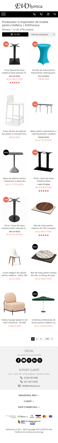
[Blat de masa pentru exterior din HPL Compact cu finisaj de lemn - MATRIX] (43, 209)
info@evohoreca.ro (30, 385)
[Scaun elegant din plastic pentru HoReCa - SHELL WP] (14, 257)
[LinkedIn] (34, 360)
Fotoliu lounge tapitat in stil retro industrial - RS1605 (14, 321)
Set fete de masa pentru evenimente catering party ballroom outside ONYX (43, 71)
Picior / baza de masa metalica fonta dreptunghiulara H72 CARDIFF (44, 179)
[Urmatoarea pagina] (52, 339)
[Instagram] (39, 360)
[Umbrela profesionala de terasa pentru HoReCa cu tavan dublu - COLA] (43, 304)
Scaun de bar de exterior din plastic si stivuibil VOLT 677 (14, 132)
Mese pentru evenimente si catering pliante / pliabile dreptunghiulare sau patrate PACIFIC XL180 (43, 132)
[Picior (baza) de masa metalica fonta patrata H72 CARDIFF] (14, 54)
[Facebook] (18, 360)
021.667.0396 (30, 381)
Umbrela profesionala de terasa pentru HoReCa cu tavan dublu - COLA (43, 321)
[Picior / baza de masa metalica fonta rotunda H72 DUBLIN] (14, 209)
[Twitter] (29, 360)
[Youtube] (23, 360)
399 (47, 338)
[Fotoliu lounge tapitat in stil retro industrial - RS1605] (14, 304)
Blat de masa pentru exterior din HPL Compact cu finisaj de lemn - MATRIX (43, 227)
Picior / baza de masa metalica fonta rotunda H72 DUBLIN (14, 227)
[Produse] (3, 15)
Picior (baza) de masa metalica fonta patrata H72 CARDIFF (14, 71)
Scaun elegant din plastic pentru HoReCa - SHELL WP (14, 274)
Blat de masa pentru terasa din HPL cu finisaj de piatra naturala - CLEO (43, 274)
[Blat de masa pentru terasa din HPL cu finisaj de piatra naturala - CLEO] (43, 257)
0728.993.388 (30, 377)
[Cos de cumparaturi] (48, 14)
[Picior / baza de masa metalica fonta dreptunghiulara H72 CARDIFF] (43, 162)
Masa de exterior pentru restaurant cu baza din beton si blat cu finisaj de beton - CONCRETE (14, 179)
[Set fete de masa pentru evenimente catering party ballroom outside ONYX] (43, 54)
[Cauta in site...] (55, 14)
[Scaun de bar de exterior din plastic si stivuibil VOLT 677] (14, 108)
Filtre (16, 34)
